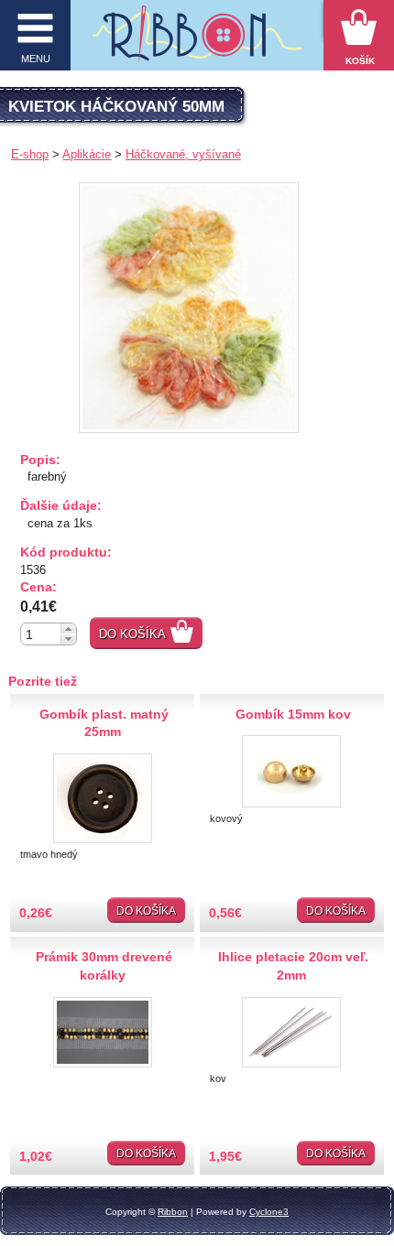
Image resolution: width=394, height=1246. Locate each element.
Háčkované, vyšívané (183, 154)
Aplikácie (86, 154)
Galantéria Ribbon (197, 40)
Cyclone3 (269, 1212)
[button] (68, 628)
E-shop (30, 154)
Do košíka (132, 634)
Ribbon (173, 1212)
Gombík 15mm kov (293, 714)
